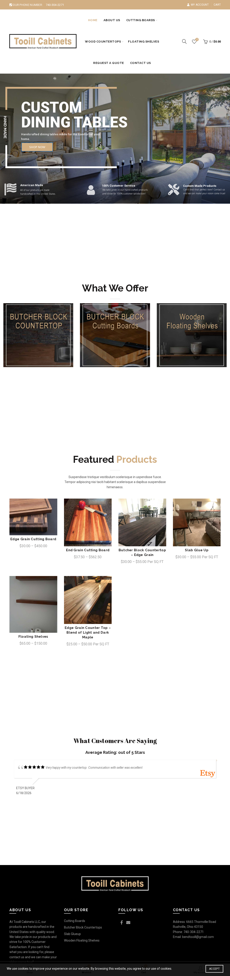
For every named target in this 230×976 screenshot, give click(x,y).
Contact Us (140, 63)
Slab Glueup (72, 934)
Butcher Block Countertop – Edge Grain (142, 552)
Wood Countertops (103, 41)
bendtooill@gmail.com (198, 937)
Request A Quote (108, 63)
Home (92, 20)
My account (200, 4)
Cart (217, 4)
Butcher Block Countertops (83, 927)
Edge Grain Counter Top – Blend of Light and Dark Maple (88, 632)
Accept (214, 968)
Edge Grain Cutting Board (33, 539)
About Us (112, 20)
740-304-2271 (55, 5)
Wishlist (197, 39)
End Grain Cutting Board (87, 550)
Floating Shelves (143, 41)
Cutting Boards (140, 20)
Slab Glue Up (196, 550)
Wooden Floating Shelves (82, 940)
